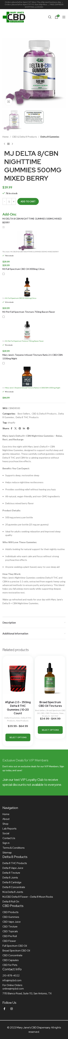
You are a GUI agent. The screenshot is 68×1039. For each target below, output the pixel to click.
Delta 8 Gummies (49, 136)
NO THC (54, 716)
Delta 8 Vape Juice (12, 868)
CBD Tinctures (51, 713)
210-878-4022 (10, 975)
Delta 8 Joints (10, 877)
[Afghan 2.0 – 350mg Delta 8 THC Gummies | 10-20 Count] (17, 678)
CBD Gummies (10, 917)
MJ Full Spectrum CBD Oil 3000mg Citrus (23, 268)
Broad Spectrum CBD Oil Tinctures (50, 704)
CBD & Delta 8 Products (24, 136)
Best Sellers (24, 413)
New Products (22, 720)
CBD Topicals (10, 931)
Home (5, 136)
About (5, 819)
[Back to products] (8, 144)
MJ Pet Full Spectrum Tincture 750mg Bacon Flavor (28, 311)
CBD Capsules (10, 960)
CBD (42, 713)
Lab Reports (9, 828)
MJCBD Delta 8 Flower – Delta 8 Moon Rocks (27, 896)
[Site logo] (14, 16)
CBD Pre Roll (9, 936)
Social (5, 833)
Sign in (6, 843)
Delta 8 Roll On (10, 901)
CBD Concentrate (12, 955)
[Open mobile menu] (64, 17)
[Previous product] (4, 144)
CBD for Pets (9, 965)
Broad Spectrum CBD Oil (16, 950)
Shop (5, 823)
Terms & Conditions (13, 847)
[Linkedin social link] (24, 428)
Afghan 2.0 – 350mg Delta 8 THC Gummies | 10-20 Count (18, 708)
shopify (11, 422)
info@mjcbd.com (11, 980)
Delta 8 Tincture (11, 872)
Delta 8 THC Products (27, 417)
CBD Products (10, 912)
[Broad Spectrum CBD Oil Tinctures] (50, 678)
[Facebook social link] (11, 428)
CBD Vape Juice (11, 921)
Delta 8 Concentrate (13, 887)
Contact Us (8, 838)
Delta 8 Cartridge (11, 882)
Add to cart (28, 201)
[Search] (50, 17)
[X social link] (15, 428)
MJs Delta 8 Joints (12, 892)
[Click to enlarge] (8, 101)
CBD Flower (9, 941)
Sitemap (7, 852)
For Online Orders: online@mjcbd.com (13, 987)
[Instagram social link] (12, 1008)
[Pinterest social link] (20, 428)
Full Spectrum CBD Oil (14, 945)
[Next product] (12, 144)
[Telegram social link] (28, 428)
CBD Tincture (9, 926)
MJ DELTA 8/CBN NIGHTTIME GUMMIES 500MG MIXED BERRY (32, 220)
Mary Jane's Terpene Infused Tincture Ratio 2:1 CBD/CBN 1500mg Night (32, 356)
